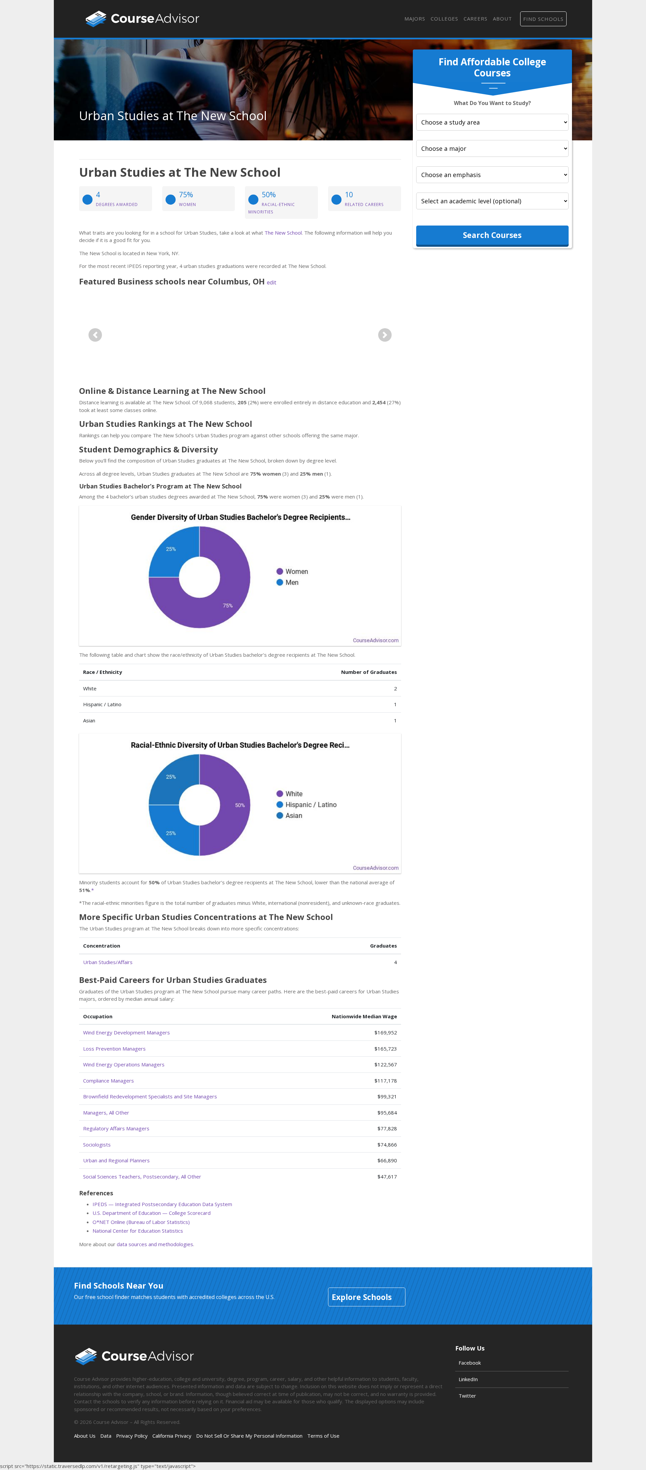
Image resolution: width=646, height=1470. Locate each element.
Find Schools (543, 18)
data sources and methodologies (155, 1244)
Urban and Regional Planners (116, 1160)
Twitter (467, 1395)
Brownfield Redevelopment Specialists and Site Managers (150, 1096)
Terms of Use (323, 1435)
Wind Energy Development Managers (126, 1032)
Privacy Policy (132, 1435)
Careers (476, 18)
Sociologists (97, 1144)
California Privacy (171, 1435)
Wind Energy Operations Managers (124, 1064)
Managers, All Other (106, 1112)
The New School (283, 232)
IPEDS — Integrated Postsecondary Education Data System (162, 1204)
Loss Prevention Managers (114, 1048)
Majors (414, 18)
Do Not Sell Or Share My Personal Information (249, 1435)
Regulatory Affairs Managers (116, 1128)
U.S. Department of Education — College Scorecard (152, 1212)
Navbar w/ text (142, 19)
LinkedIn (468, 1379)
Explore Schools (362, 1297)
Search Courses (492, 235)
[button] (95, 335)
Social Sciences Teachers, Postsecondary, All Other (142, 1176)
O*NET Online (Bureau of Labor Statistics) (141, 1222)
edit (271, 282)
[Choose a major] (492, 148)
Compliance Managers (108, 1080)
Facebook (470, 1362)
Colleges (444, 18)
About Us (85, 1435)
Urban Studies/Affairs (108, 962)
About (502, 18)
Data (105, 1435)
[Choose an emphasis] (492, 174)
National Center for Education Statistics (138, 1230)
